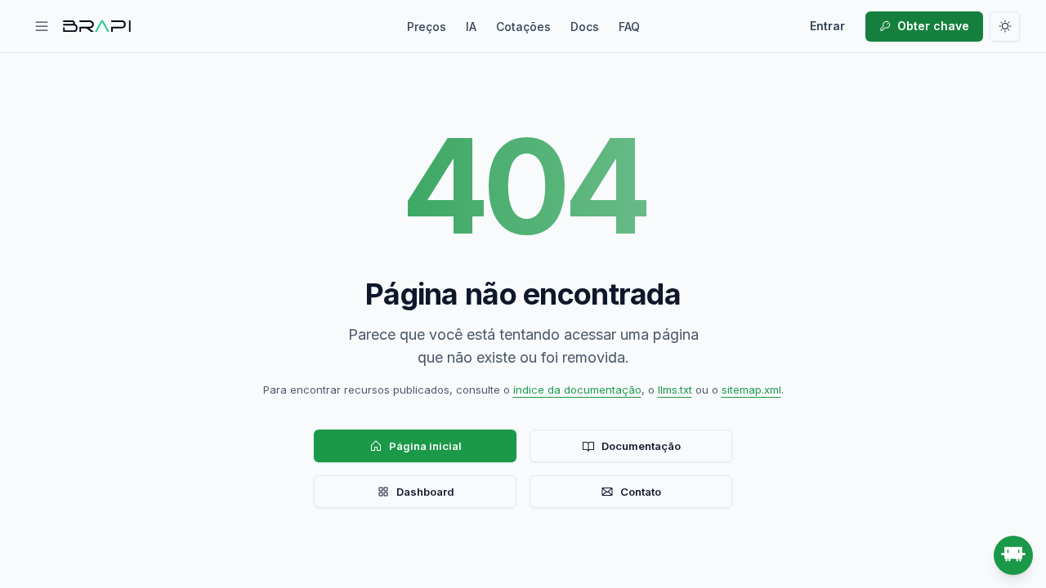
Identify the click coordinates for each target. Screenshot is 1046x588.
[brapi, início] (97, 26)
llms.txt (675, 389)
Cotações (523, 26)
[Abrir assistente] (1013, 555)
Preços (426, 26)
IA (471, 26)
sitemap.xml (751, 389)
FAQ (629, 26)
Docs (584, 26)
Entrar (827, 26)
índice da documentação (577, 389)
